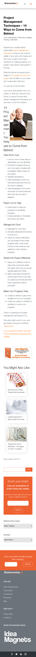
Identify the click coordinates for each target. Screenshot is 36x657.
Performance (22, 37)
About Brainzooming (11, 587)
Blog (5, 601)
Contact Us (7, 618)
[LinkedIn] (21, 654)
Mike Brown (8, 326)
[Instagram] (25, 654)
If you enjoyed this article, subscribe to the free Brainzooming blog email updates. (17, 334)
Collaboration (14, 40)
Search (29, 469)
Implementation (12, 37)
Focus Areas (8, 590)
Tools (5, 37)
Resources (7, 598)
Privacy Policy (8, 614)
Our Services (8, 594)
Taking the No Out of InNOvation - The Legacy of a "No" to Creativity (16, 446)
